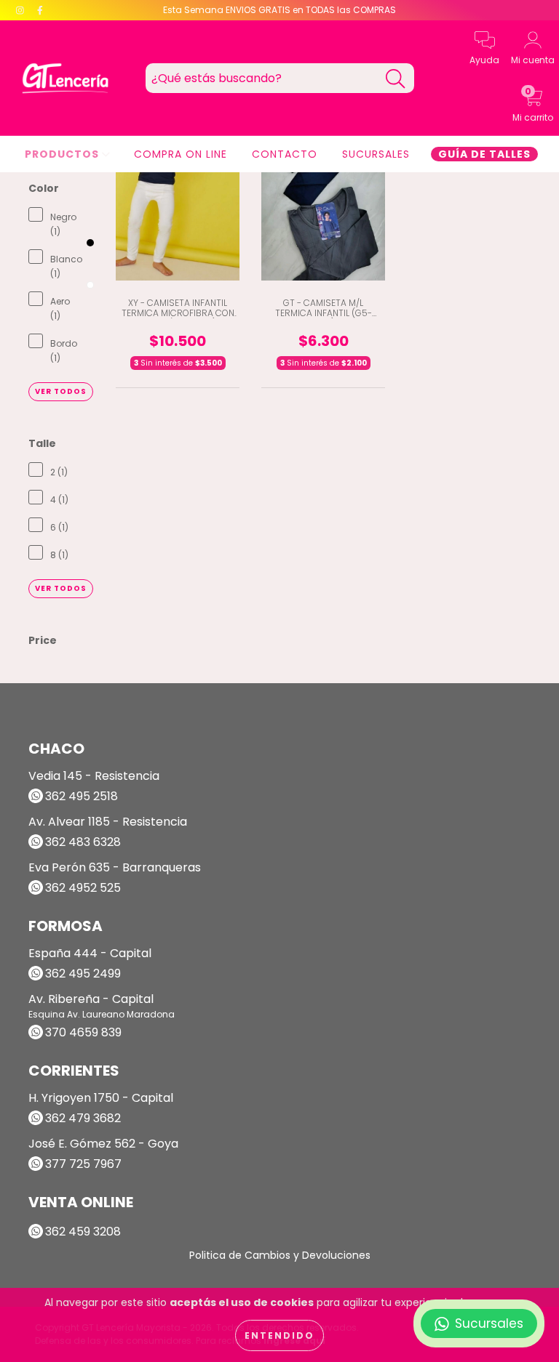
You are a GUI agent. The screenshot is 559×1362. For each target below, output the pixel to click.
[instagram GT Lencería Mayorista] (21, 10)
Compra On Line (180, 154)
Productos (63, 154)
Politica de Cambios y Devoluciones (279, 1255)
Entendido (279, 1335)
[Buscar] (395, 79)
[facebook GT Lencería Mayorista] (40, 10)
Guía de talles (484, 154)
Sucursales (376, 154)
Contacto (284, 154)
